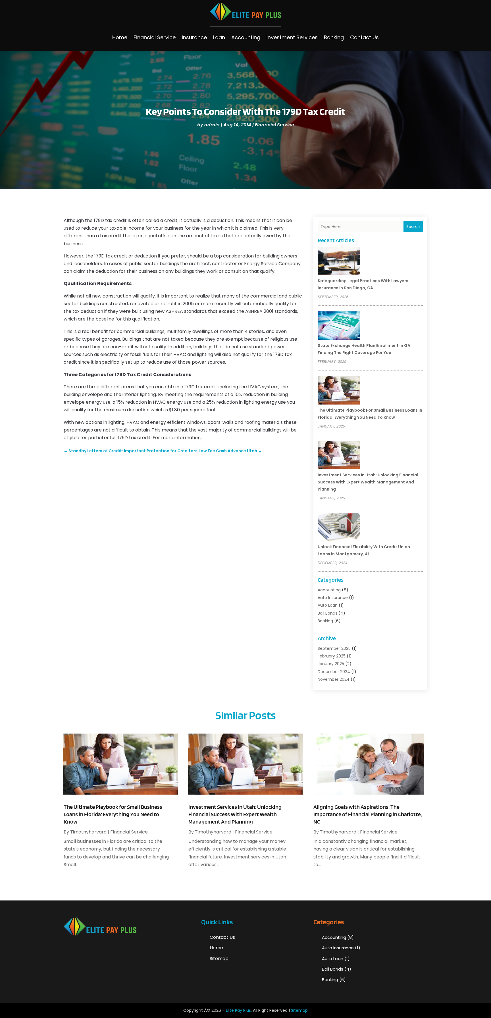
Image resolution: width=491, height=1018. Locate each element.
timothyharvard (88, 832)
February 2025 (332, 656)
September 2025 (334, 648)
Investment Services (292, 37)
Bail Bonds (327, 613)
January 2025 (331, 664)
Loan (219, 37)
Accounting (245, 37)
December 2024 (334, 672)
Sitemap (219, 958)
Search (413, 226)
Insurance (194, 37)
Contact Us (364, 37)
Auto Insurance (333, 597)
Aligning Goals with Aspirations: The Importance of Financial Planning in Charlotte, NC (367, 814)
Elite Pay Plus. (239, 1010)
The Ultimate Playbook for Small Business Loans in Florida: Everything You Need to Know (113, 814)
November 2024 (333, 679)
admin (212, 125)
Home (119, 37)
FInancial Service (274, 125)
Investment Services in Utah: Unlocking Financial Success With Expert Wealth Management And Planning (368, 482)
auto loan (328, 605)
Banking (334, 37)
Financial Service (155, 37)
